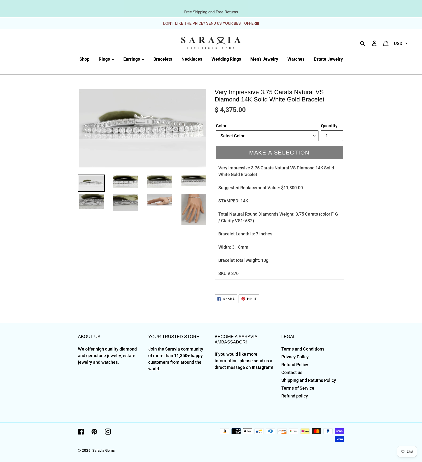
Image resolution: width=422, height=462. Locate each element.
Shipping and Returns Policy (308, 380)
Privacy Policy (295, 356)
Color (221, 125)
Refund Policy (294, 364)
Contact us (291, 372)
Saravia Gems (103, 450)
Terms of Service (297, 388)
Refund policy (294, 395)
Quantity (329, 125)
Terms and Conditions (302, 349)
